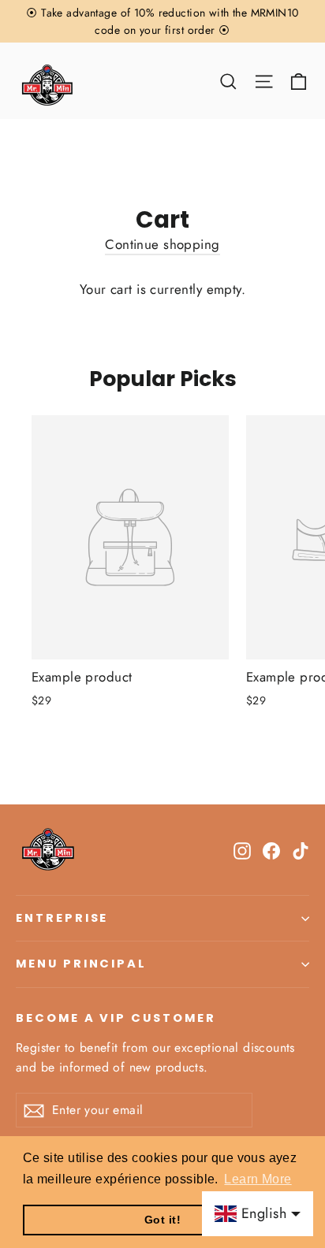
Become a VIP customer (116, 1018)
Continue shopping (162, 244)
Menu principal (81, 963)
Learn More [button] (257, 1179)
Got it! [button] (162, 1219)
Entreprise (62, 918)
